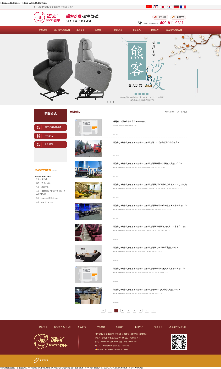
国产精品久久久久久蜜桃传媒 (111, 368)
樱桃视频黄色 (45, 368)
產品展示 (80, 30)
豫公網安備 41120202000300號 (116, 350)
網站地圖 (3, 368)
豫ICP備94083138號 (139, 334)
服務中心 (136, 30)
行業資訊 (49, 136)
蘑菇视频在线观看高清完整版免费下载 (64, 368)
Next (216, 69)
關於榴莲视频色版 (62, 30)
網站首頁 (43, 30)
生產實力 (99, 30)
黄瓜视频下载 (125, 368)
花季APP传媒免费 (137, 368)
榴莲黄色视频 (36, 368)
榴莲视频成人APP (25, 368)
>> (153, 311)
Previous (4, 69)
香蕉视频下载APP (83, 368)
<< (103, 311)
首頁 (177, 112)
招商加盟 (155, 30)
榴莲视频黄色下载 (12, 368)
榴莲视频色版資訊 (53, 127)
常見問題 (49, 144)
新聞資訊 (118, 30)
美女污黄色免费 (95, 368)
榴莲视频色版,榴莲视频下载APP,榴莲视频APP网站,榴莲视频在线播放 (23, 3)
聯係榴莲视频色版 (174, 30)
